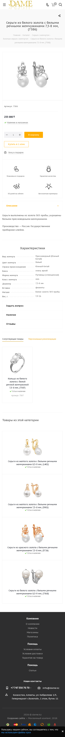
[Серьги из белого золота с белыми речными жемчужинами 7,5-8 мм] (32, 74)
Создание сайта (16, 718)
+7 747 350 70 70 (20, 687)
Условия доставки (32, 653)
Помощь (33, 643)
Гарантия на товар (32, 657)
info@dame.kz (51, 688)
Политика (32, 636)
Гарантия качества (48, 176)
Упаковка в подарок (15, 176)
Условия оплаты (33, 649)
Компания (32, 618)
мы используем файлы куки (16, 732)
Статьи (32, 670)
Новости (32, 628)
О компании (32, 623)
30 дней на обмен (15, 194)
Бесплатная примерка (48, 194)
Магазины (32, 632)
